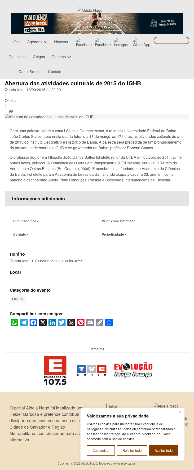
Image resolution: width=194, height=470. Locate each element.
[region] (132, 434)
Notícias (61, 41)
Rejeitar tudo (132, 450)
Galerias (59, 56)
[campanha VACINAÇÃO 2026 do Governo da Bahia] (97, 15)
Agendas (34, 41)
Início (16, 41)
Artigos (39, 56)
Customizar (101, 450)
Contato (54, 71)
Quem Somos (29, 71)
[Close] (179, 412)
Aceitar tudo (164, 450)
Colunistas (17, 56)
